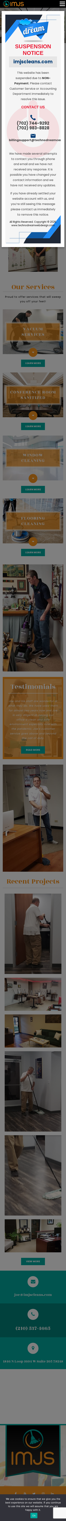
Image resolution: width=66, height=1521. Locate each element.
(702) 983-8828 (33, 128)
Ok (34, 1515)
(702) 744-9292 (33, 123)
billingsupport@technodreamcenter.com (33, 140)
